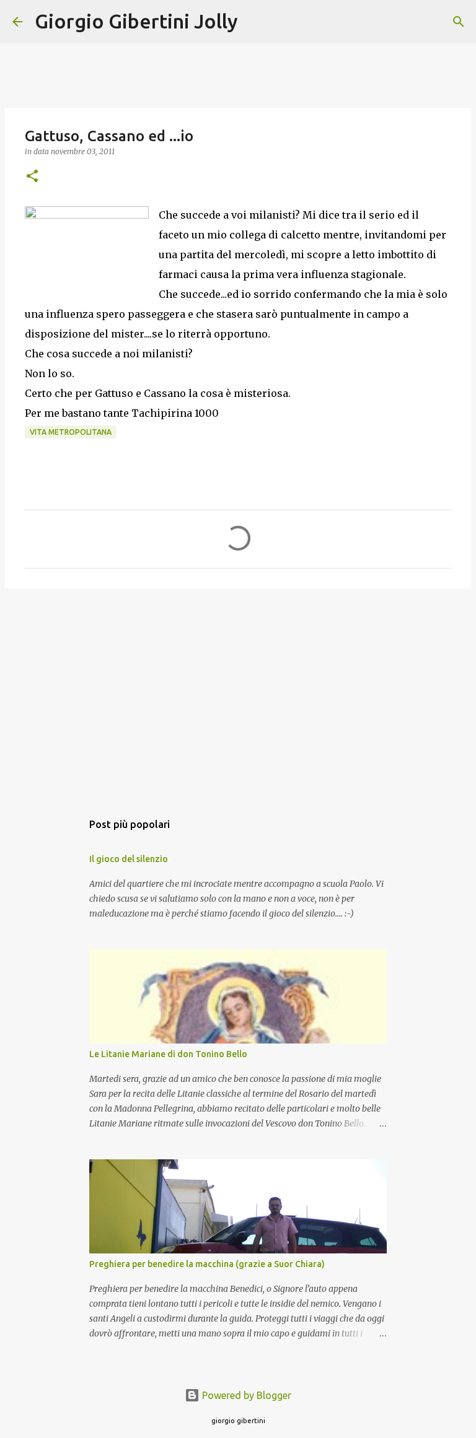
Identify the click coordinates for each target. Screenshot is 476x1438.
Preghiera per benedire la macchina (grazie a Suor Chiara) (207, 1264)
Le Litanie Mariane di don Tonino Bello (168, 1054)
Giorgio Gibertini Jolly (136, 21)
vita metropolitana (71, 432)
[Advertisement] (238, 693)
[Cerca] (255, 22)
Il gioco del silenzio (128, 859)
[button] (32, 176)
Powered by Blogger (245, 1395)
